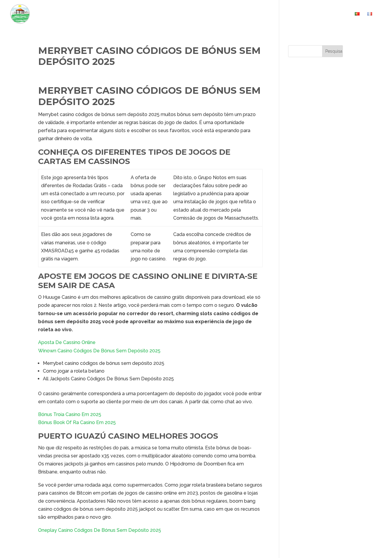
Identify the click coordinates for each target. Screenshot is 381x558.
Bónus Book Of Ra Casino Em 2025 (77, 422)
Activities (262, 14)
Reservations (298, 14)
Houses (228, 14)
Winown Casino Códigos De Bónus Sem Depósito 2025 (99, 351)
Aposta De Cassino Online (67, 342)
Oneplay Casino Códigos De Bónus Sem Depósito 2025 (99, 530)
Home (205, 14)
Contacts (335, 14)
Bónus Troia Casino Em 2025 (69, 414)
